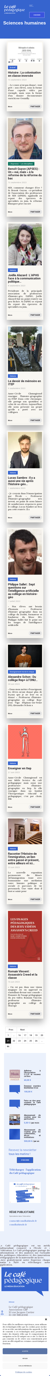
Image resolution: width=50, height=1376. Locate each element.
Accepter (25, 1351)
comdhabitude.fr (18, 1224)
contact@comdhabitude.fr (23, 1221)
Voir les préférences (25, 1366)
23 (19, 1041)
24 (25, 1041)
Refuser (25, 1358)
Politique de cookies (23, 1372)
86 (8, 1046)
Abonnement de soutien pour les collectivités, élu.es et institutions (32, 1133)
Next (22, 1030)
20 (42, 1035)
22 (14, 1041)
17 (25, 1035)
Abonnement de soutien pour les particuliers (32, 1117)
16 (19, 1035)
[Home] (15, 17)
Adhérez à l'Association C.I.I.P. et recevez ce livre (32, 1073)
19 (36, 1035)
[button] (46, 1319)
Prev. (11, 1030)
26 (36, 1041)
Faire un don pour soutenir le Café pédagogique (32, 1102)
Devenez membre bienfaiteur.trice (32, 1087)
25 (30, 1041)
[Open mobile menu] (32, 5)
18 (30, 1035)
